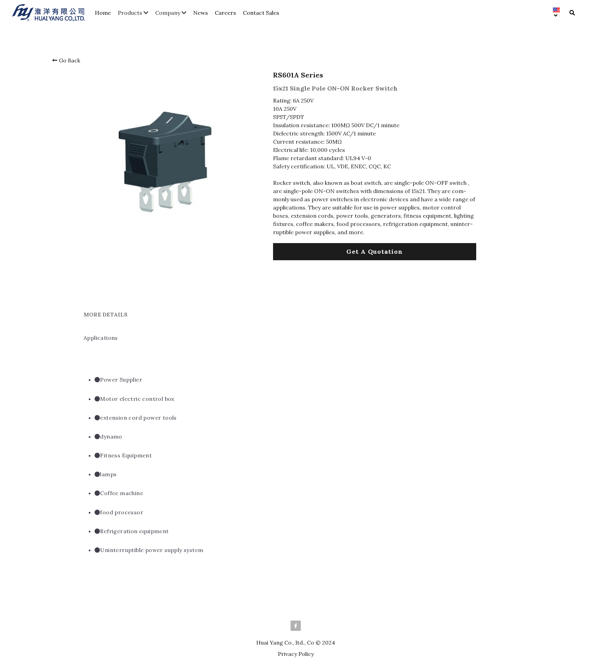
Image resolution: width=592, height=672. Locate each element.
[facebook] (296, 626)
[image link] (51, 12)
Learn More (41, 636)
